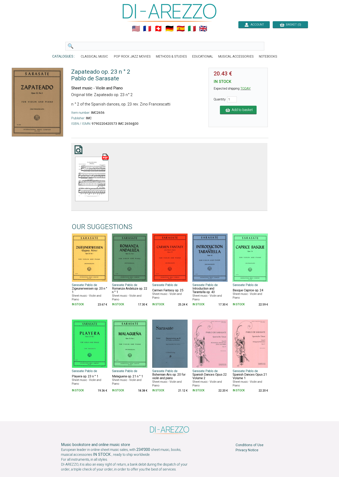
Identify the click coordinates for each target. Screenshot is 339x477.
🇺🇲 (136, 29)
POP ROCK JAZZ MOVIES (132, 56)
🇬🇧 (203, 29)
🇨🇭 (158, 29)
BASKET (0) (292, 24)
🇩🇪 (169, 29)
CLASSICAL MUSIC (95, 56)
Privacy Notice (247, 450)
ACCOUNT (256, 24)
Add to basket (241, 110)
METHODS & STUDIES (171, 56)
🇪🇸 (181, 29)
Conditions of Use (249, 445)
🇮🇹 (192, 29)
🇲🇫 (147, 29)
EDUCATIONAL (202, 56)
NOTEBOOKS (268, 56)
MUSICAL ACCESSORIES (236, 56)
